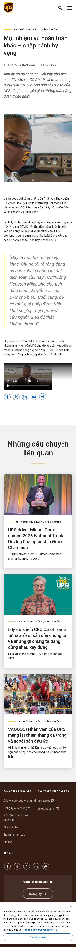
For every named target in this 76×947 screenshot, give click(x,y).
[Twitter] (17, 868)
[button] (62, 7)
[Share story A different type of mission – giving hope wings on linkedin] (25, 397)
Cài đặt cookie (38, 937)
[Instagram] (26, 868)
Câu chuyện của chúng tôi (20, 800)
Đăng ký (36, 894)
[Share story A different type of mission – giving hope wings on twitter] (16, 397)
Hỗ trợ (8, 842)
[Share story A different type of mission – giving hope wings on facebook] (7, 397)
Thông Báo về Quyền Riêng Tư (40, 929)
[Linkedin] (36, 868)
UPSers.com (48, 809)
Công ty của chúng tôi (17, 808)
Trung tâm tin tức (14, 834)
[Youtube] (45, 868)
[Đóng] (71, 906)
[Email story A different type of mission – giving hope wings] (34, 397)
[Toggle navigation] (69, 7)
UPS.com (46, 801)
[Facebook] (7, 868)
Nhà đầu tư (11, 827)
